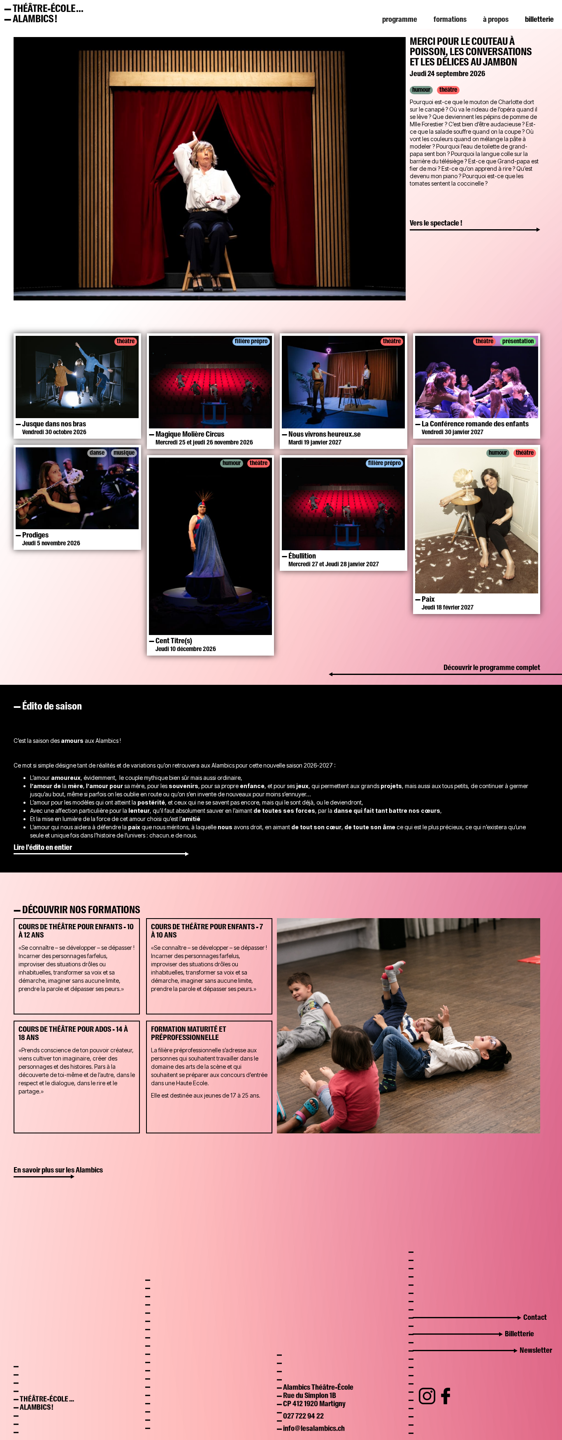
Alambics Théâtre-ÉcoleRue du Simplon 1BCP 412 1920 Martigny (318, 1389)
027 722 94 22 (303, 1409)
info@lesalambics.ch (314, 1422)
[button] (399, 20)
